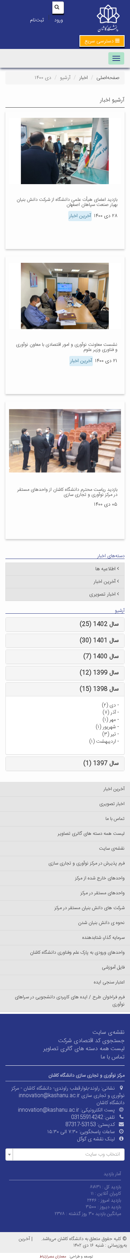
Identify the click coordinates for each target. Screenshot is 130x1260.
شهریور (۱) (106, 727)
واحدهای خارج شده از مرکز (100, 878)
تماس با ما (115, 819)
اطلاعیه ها (105, 569)
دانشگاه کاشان (110, 1103)
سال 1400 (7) (101, 657)
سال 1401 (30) (99, 641)
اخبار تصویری (102, 594)
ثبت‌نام (37, 20)
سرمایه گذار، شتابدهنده (103, 938)
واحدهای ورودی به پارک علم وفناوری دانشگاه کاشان (77, 953)
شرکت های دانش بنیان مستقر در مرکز (90, 908)
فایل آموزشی (113, 967)
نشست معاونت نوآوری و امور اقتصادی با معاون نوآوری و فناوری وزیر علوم (66, 347)
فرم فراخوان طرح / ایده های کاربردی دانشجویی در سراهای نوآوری (70, 1000)
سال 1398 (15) (99, 689)
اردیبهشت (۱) (102, 741)
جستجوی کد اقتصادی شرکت (91, 1041)
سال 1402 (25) (99, 624)
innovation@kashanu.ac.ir (48, 1110)
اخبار (83, 78)
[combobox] (65, 1154)
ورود (58, 20)
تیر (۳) (109, 734)
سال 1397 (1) (101, 763)
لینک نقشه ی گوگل (96, 1139)
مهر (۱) (109, 720)
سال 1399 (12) (99, 673)
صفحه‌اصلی (107, 78)
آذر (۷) (109, 712)
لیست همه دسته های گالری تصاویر (91, 834)
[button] (102, 41)
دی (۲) (109, 705)
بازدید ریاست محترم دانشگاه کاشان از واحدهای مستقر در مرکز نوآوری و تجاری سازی (67, 492)
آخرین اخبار (80, 216)
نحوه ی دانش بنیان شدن (101, 923)
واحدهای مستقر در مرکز (103, 893)
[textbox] (67, 1154)
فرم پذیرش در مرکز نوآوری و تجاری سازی (86, 863)
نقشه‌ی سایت (112, 849)
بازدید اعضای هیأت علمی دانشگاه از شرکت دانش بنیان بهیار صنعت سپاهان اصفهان (67, 202)
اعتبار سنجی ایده (109, 982)
